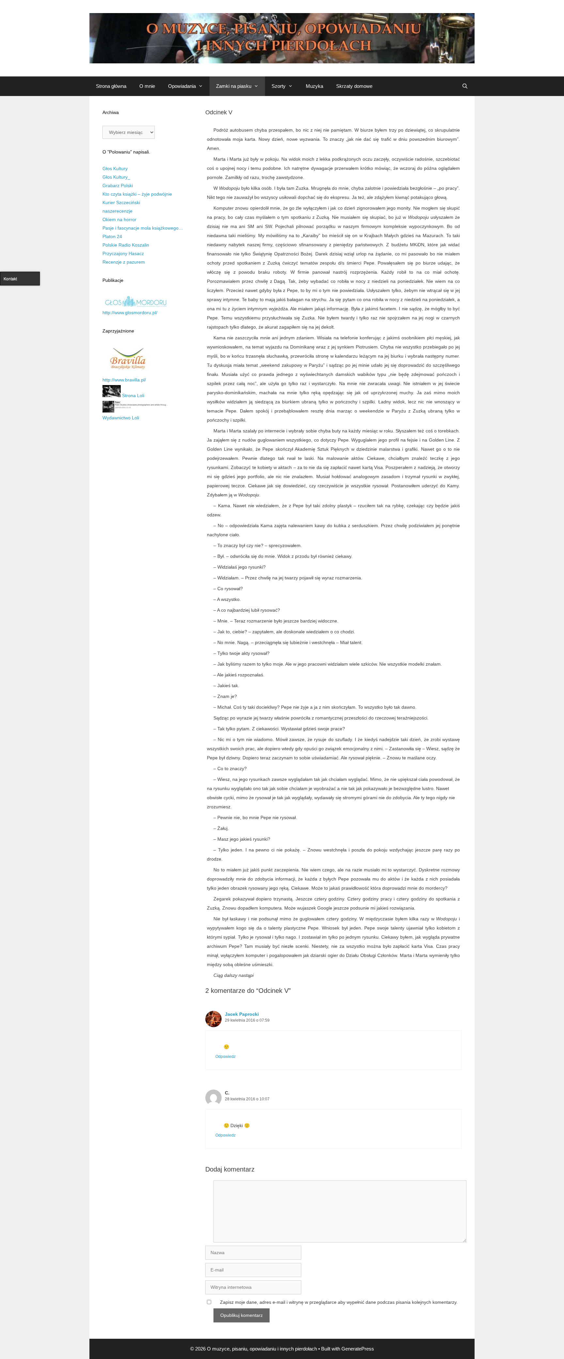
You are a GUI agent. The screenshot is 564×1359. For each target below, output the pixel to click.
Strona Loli (132, 395)
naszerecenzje (117, 211)
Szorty (279, 86)
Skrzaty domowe (354, 86)
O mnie (147, 86)
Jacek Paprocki (242, 1014)
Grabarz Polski (117, 185)
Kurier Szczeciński (121, 202)
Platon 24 (112, 236)
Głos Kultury (115, 168)
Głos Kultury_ (116, 177)
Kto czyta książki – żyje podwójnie (137, 194)
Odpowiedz (225, 1056)
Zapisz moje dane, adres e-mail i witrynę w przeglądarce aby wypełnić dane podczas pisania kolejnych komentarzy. (339, 1302)
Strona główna (111, 86)
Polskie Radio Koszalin (125, 245)
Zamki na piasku (233, 86)
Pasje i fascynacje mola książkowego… (142, 228)
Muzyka (314, 86)
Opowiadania (182, 86)
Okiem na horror (119, 219)
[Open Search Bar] (465, 86)
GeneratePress (357, 1348)
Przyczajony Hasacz (123, 253)
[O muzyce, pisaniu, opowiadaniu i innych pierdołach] (282, 37)
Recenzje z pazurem (123, 262)
